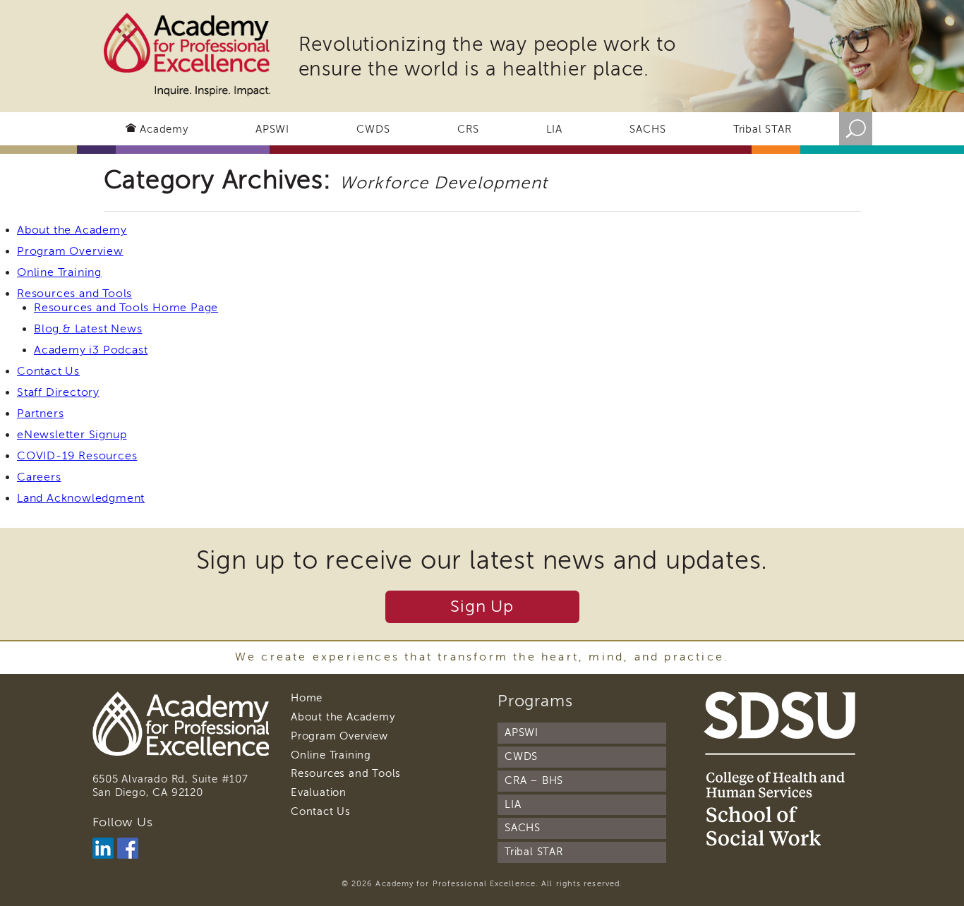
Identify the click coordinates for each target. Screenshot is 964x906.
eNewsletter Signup (71, 434)
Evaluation (319, 792)
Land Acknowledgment (81, 498)
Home (307, 697)
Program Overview (70, 251)
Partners (40, 413)
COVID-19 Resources (77, 455)
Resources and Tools (74, 293)
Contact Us (48, 371)
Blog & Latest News (88, 328)
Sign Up (482, 606)
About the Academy (72, 230)
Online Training (59, 272)
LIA (554, 129)
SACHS (647, 129)
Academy (164, 129)
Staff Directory (58, 392)
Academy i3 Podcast (90, 350)
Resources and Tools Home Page (126, 307)
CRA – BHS (534, 780)
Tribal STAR (762, 129)
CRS (467, 129)
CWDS (373, 129)
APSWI (272, 129)
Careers (39, 477)
